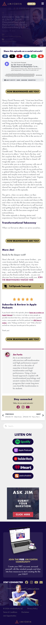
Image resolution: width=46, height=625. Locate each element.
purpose (9, 41)
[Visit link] (23, 554)
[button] (5, 56)
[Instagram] (23, 407)
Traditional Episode (15, 36)
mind (3, 41)
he (37, 320)
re (39, 320)
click (34, 320)
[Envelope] (41, 582)
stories (14, 41)
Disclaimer (25, 612)
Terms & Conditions (10, 612)
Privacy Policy (32, 608)
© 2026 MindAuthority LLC (13, 608)
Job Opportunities (9, 615)
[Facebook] (18, 407)
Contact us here (32, 588)
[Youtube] (27, 407)
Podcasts (5, 36)
